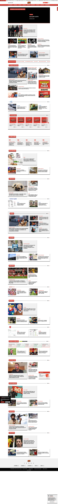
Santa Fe (36, 61)
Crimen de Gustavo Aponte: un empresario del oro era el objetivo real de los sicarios (21, 108)
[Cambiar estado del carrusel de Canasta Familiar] (5, 0)
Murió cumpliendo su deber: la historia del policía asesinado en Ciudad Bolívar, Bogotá (32, 192)
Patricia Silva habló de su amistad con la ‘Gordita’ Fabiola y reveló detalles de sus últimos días (23, 55)
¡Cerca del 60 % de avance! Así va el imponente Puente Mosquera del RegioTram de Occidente (29, 244)
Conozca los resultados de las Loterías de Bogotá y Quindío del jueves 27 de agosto (43, 349)
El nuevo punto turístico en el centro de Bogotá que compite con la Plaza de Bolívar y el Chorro (44, 76)
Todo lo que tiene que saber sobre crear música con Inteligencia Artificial (21, 201)
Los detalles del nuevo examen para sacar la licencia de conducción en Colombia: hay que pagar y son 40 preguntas (43, 254)
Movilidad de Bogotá (43, 61)
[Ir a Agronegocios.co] (23, 338)
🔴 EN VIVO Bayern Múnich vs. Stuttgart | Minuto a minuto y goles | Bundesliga (43, 289)
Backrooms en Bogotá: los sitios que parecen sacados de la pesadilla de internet (43, 450)
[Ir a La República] (10, 324)
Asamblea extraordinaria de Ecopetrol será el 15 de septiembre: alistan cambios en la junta (43, 107)
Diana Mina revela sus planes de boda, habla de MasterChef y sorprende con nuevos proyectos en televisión (32, 374)
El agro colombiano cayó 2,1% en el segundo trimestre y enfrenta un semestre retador (21, 349)
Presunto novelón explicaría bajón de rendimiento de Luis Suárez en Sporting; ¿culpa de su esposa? (44, 227)
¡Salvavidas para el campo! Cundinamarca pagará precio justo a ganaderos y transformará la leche (22, 318)
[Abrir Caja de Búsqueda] (48, 2)
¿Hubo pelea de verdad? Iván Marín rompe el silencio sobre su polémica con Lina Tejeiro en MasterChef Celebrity (32, 367)
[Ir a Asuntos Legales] (13, 195)
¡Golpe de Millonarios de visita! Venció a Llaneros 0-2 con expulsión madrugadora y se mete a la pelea (44, 46)
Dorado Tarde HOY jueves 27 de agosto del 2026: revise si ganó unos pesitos (29, 306)
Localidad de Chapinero (21, 61)
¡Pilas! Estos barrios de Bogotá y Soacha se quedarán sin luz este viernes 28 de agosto (43, 55)
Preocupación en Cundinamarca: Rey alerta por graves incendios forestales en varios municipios (43, 168)
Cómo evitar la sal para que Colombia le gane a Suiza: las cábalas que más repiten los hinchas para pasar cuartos (29, 439)
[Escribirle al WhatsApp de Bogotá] (33, 460)
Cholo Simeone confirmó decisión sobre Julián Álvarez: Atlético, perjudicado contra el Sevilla (21, 289)
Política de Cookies (52, 500)
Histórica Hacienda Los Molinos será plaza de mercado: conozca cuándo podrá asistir (43, 400)
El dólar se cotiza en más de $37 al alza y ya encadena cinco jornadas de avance (21, 330)
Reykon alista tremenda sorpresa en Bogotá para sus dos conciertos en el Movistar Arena (32, 46)
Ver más (48, 65)
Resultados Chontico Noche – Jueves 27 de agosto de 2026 (32, 69)
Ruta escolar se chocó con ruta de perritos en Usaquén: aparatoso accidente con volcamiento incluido (17, 81)
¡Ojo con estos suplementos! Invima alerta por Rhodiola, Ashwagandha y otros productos (30, 156)
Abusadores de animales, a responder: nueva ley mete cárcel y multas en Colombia (17, 192)
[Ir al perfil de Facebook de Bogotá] (24, 460)
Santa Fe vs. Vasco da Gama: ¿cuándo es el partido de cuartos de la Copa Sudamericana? (32, 280)
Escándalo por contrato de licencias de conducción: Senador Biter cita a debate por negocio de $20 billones (44, 41)
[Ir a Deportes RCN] (12, 284)
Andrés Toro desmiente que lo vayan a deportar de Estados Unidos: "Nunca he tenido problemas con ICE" (16, 373)
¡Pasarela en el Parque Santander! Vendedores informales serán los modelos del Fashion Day (27, 88)
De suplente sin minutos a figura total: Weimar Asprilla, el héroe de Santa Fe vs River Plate (32, 273)
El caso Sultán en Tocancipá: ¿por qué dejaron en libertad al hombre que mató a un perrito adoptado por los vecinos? (32, 186)
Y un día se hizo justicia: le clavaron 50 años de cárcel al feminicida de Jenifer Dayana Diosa (12, 46)
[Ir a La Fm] (11, 102)
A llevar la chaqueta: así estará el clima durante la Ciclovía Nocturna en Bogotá (22, 400)
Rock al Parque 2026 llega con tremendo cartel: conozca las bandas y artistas (29, 389)
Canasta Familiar (2, 0)
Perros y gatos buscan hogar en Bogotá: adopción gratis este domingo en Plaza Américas (32, 425)
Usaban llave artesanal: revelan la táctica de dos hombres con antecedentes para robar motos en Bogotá (29, 31)
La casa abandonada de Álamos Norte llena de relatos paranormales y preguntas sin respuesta (22, 450)
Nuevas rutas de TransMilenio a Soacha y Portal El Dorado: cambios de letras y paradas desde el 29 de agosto (22, 254)
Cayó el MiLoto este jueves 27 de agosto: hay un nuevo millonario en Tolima (46, 140)
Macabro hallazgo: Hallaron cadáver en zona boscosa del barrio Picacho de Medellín (37, 140)
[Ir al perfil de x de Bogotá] (26, 460)
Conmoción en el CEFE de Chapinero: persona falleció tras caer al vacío (21, 168)
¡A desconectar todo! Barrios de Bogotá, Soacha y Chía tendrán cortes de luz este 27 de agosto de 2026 (17, 424)
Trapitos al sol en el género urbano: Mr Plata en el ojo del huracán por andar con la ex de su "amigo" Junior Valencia (32, 82)
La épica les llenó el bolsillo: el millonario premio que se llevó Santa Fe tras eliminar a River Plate (17, 278)
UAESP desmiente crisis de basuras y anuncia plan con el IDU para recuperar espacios (32, 418)
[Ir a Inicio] (29, 3)
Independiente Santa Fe (30, 61)
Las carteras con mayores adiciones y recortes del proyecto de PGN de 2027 (42, 330)
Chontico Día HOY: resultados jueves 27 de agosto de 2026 (42, 318)
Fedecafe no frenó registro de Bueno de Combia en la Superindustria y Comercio (43, 201)
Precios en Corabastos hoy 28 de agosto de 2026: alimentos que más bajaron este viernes (22, 46)
